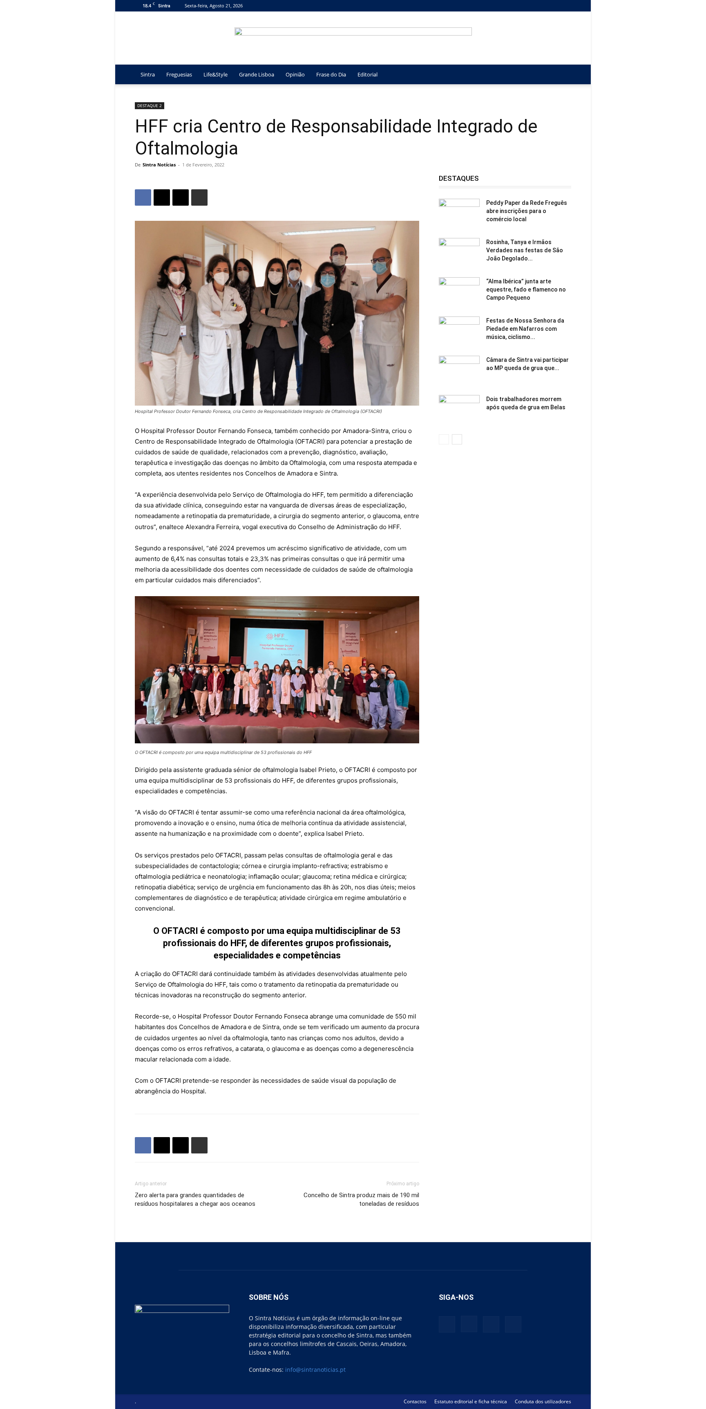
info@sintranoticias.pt (315, 1369)
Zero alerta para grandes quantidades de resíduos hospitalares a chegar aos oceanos (195, 1199)
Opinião (295, 74)
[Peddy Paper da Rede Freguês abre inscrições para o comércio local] (459, 213)
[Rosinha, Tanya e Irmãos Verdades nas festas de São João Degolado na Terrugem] (459, 252)
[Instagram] (538, 5)
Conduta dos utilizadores (543, 1401)
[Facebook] (524, 5)
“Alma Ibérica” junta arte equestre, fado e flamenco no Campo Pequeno (526, 289)
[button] (561, 75)
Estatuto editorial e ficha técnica (470, 1401)
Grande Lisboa (256, 74)
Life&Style (215, 74)
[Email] (180, 197)
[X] (551, 5)
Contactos (415, 1401)
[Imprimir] (199, 197)
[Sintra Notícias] (353, 38)
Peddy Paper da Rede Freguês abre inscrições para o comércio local (526, 211)
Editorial (367, 74)
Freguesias (179, 74)
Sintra (148, 74)
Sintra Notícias (159, 165)
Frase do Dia (331, 74)
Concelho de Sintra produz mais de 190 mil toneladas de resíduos (361, 1199)
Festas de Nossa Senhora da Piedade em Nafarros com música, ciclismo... (525, 328)
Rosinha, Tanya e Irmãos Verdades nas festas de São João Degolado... (524, 250)
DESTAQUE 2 (149, 105)
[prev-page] (444, 439)
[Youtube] (565, 5)
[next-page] (457, 439)
